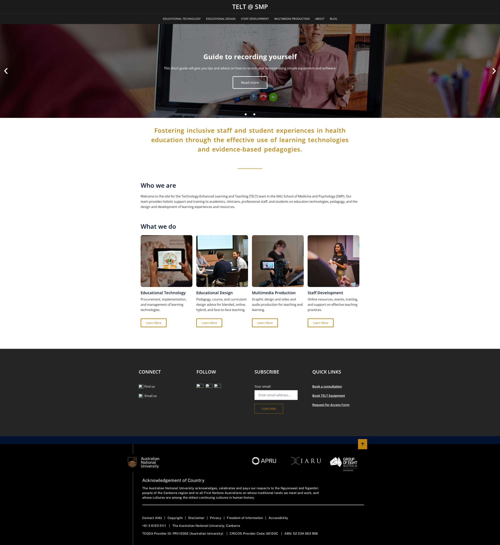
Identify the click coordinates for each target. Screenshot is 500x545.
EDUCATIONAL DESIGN (221, 19)
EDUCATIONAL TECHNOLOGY (182, 19)
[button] (6, 71)
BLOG (333, 19)
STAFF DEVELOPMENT (255, 19)
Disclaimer (196, 518)
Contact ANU (152, 518)
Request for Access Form (330, 405)
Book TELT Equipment (328, 396)
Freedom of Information (245, 518)
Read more (250, 100)
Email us (151, 396)
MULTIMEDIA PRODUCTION (292, 19)
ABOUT (319, 19)
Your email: (262, 386)
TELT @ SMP (250, 6)
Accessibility (278, 518)
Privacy (215, 518)
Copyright (175, 518)
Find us (149, 386)
